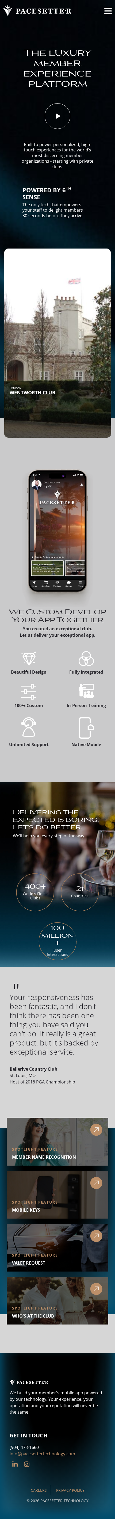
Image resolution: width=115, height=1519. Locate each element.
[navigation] (108, 11)
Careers (39, 1490)
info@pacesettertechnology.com (42, 1454)
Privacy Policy (70, 1490)
